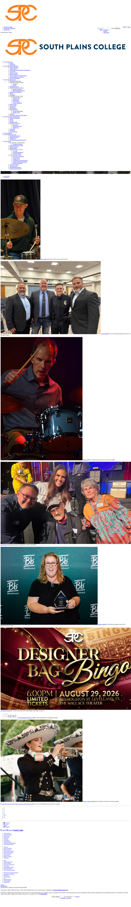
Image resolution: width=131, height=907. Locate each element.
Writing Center (16, 112)
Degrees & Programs (11, 66)
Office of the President (17, 142)
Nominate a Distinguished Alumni (18, 140)
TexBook (12, 114)
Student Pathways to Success (17, 77)
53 (4, 817)
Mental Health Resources (19, 90)
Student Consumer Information (9, 870)
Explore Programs (14, 67)
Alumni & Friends (14, 137)
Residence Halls (13, 122)
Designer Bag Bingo (5, 710)
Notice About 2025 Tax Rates (9, 864)
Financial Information (18, 152)
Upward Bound (13, 131)
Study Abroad (13, 105)
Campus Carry (16, 159)
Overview (15, 151)
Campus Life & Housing (12, 116)
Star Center (12, 129)
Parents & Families (8, 27)
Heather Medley (102, 624)
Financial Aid (16, 99)
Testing (14, 85)
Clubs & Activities (17, 126)
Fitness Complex (7, 855)
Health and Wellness (17, 88)
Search (113, 28)
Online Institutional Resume (9, 867)
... (4, 816)
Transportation (13, 108)
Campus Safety (15, 155)
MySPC (105, 31)
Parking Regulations (17, 163)
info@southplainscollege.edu (60, 890)
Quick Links (12, 830)
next (5, 814)
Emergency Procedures (18, 156)
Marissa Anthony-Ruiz (88, 801)
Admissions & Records (15, 81)
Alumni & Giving (10, 134)
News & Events (13, 166)
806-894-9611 (43, 894)
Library (11, 93)
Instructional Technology (16, 92)
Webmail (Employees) (8, 879)
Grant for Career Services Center (26, 804)
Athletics (8, 133)
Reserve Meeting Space (8, 868)
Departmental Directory (15, 167)
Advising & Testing (16, 82)
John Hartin (3, 545)
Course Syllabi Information (8, 844)
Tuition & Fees (16, 101)
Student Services (10, 79)
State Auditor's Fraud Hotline (9, 874)
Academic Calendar (7, 833)
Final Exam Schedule (7, 853)
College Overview (16, 149)
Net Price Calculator (7, 863)
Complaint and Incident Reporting (10, 843)
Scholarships (16, 100)
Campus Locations (14, 164)
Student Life (16, 127)
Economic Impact (17, 153)
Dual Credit (12, 71)
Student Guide (13, 104)
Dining (11, 119)
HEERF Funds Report (8, 856)
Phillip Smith (86, 459)
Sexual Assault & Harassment (20, 162)
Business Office (16, 97)
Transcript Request (7, 876)
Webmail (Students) (7, 880)
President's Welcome (18, 144)
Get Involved (15, 123)
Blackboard (106, 32)
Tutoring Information (18, 111)
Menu (127, 27)
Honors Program (14, 74)
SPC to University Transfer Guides (18, 75)
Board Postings (13, 148)
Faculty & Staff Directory (16, 168)
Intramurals (15, 125)
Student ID (12, 130)
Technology (12, 107)
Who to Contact (6, 882)
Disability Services (14, 86)
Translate (77, 896)
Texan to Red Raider (15, 78)
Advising (15, 84)
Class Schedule (6, 840)
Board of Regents (14, 146)
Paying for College (16, 96)
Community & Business (9, 28)
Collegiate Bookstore (15, 118)
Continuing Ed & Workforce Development (20, 70)
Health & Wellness (17, 89)
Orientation (12, 94)
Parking (11, 120)
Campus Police (16, 157)
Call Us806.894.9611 (4, 885)
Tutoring (14, 110)
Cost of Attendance (17, 103)
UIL (4, 878)
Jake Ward (43, 259)
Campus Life (7, 176)
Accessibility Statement (8, 834)
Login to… (105, 30)
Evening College (14, 73)
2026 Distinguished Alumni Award (26, 717)
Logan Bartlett (104, 333)
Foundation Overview (15, 136)
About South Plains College (16, 145)
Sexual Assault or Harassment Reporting (11, 872)
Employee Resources (7, 849)
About (7, 141)
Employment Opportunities (8, 852)
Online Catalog (13, 68)
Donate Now (7, 29)
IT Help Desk (6, 857)
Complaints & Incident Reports (20, 160)
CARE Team (6, 838)
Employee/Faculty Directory (9, 851)
